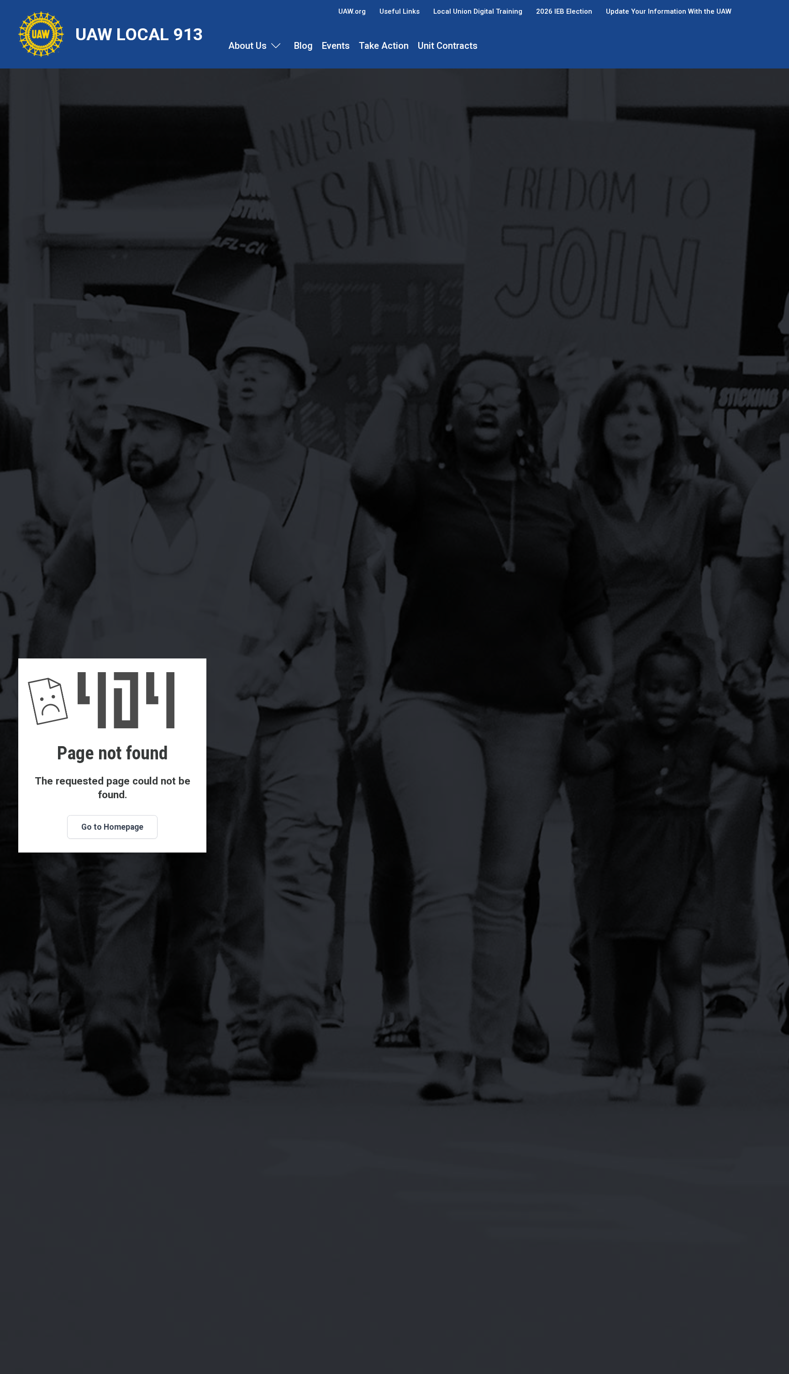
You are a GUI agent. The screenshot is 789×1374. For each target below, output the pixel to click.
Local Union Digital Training (477, 11)
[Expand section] (275, 45)
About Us (247, 45)
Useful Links (399, 11)
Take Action (384, 45)
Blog (303, 45)
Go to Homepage (112, 827)
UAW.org (352, 11)
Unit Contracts (448, 45)
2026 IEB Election (564, 11)
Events (336, 45)
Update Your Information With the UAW (668, 11)
